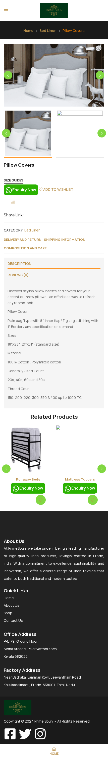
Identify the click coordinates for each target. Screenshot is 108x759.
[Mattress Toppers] (80, 449)
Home (28, 30)
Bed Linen (48, 30)
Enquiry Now (24, 190)
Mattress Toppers (80, 479)
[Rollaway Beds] (28, 449)
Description (19, 263)
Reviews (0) (18, 274)
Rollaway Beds (28, 479)
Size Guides (13, 180)
